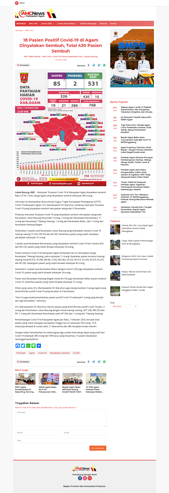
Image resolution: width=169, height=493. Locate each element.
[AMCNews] (36, 13)
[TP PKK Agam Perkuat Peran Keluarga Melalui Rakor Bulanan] (96, 379)
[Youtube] (90, 478)
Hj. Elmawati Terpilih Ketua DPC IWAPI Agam (136, 118)
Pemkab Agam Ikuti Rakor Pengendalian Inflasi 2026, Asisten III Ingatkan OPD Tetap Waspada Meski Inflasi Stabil (136, 173)
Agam (32, 353)
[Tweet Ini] (94, 65)
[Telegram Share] (99, 65)
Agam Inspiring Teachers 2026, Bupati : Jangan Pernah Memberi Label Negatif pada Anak (137, 149)
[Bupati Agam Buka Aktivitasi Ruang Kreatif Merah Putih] (72, 379)
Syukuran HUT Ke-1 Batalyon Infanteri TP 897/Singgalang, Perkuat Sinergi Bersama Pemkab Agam (137, 198)
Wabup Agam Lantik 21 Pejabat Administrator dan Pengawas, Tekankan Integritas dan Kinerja (136, 109)
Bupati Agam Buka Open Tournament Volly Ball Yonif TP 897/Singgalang (136, 139)
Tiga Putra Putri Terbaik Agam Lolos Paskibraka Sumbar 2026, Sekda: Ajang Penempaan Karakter (136, 129)
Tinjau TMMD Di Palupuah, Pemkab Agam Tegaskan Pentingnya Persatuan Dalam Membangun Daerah (135, 186)
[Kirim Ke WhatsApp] (104, 65)
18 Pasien (21, 353)
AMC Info (33, 23)
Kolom (113, 23)
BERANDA (21, 23)
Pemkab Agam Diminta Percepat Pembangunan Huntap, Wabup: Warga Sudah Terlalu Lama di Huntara (137, 161)
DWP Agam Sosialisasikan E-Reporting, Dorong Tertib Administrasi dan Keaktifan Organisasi (24, 389)
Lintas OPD (46, 23)
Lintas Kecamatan (66, 23)
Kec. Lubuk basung (88, 56)
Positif (76, 353)
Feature (103, 23)
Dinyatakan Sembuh (60, 353)
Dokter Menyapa (88, 23)
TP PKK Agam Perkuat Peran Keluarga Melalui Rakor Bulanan (94, 389)
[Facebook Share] (88, 65)
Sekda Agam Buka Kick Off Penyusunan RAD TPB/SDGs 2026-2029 (47, 389)
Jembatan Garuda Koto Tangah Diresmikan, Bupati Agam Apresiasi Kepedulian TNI (136, 209)
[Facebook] (80, 478)
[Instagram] (85, 478)
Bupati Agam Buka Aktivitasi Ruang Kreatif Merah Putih (71, 389)
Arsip (112, 302)
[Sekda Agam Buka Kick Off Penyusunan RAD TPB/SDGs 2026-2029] (49, 379)
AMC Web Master (32, 56)
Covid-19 (56, 56)
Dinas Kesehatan (69, 56)
